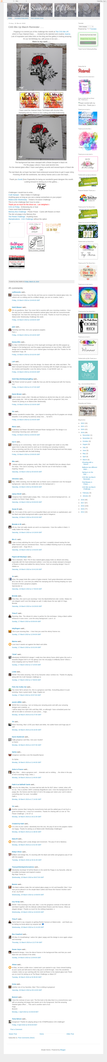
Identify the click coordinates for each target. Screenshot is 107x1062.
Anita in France (17, 769)
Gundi (20, 179)
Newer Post (13, 1034)
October (86, 441)
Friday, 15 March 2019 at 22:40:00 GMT (26, 420)
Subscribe (88, 42)
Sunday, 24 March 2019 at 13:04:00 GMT (26, 957)
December (86, 435)
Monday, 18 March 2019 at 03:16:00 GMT (26, 730)
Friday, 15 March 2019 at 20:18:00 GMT (26, 335)
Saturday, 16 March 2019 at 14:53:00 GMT (27, 550)
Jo (13, 576)
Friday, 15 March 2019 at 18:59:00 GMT (26, 320)
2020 (83, 429)
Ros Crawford (17, 934)
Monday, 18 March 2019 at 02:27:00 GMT (26, 715)
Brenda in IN (16, 524)
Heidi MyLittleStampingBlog (22, 379)
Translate (93, 29)
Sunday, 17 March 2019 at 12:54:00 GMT (26, 634)
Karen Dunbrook (18, 737)
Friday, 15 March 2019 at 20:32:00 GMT (26, 354)
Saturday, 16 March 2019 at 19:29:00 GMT (27, 606)
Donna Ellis (16, 342)
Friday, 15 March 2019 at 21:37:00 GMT (26, 387)
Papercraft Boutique (19, 557)
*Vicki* (14, 654)
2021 (83, 426)
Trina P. (14, 613)
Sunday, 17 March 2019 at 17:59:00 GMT (26, 680)
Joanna (67, 34)
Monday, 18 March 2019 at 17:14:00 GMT (26, 799)
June (84, 450)
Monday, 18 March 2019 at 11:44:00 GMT (26, 762)
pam (13, 327)
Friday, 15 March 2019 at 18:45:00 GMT (26, 300)
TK (13, 722)
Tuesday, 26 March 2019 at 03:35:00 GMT (27, 977)
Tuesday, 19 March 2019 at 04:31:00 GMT (27, 860)
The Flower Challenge (16, 217)
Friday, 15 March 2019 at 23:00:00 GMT (26, 435)
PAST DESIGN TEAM (37, 18)
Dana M (15, 839)
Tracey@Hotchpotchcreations (23, 867)
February (86, 493)
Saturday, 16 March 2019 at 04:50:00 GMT (27, 502)
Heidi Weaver (17, 307)
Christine (15, 479)
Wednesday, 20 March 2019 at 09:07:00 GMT (28, 877)
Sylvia (14, 752)
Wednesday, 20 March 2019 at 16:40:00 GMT (28, 912)
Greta (14, 984)
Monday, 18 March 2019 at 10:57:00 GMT (26, 745)
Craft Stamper (13, 195)
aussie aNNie (17, 702)
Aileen (14, 964)
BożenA (15, 997)
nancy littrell (16, 494)
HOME (10, 18)
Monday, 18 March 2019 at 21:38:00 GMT (26, 832)
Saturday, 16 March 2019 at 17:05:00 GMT (27, 589)
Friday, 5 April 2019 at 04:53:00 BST (24, 1025)
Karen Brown (17, 394)
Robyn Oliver (17, 852)
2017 (83, 503)
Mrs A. (14, 539)
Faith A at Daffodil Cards (21, 784)
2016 (83, 506)
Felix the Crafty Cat (19, 687)
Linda (14, 672)
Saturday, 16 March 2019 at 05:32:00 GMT (27, 517)
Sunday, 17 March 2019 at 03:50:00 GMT (26, 621)
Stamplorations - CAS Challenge (20, 219)
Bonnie (14, 884)
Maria (14, 427)
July (84, 447)
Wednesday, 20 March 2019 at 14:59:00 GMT (28, 895)
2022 (83, 423)
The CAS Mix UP (62, 32)
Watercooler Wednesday (17, 200)
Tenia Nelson (17, 1019)
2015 (83, 509)
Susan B (15, 509)
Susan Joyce (16, 949)
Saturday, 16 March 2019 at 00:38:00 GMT (27, 487)
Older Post (70, 1034)
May (84, 453)
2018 (83, 500)
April (84, 456)
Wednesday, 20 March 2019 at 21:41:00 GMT (28, 927)
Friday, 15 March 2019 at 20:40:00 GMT (26, 372)
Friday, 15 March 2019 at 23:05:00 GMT (26, 454)
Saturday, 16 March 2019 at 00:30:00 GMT (27, 472)
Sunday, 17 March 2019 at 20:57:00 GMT (26, 695)
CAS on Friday (14, 207)
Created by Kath (18, 824)
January (86, 496)
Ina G (14, 442)
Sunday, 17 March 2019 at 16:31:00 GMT (26, 647)
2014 (83, 512)
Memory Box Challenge (17, 212)
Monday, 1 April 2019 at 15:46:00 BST (25, 1012)
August (85, 444)
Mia (13, 461)
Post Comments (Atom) (26, 1038)
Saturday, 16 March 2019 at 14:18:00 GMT (27, 532)
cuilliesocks (16, 292)
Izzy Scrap (16, 902)
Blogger (62, 1050)
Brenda (14, 596)
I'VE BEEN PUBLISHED (21, 18)
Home (42, 1034)
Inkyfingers (16, 628)
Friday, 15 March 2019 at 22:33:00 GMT (26, 404)
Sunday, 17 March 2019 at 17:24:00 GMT (26, 665)
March (85, 460)
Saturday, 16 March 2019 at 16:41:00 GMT (27, 569)
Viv (13, 411)
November (86, 438)
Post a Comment (16, 1029)
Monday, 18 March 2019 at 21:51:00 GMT (26, 845)
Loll (13, 361)
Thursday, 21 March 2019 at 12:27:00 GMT (27, 942)
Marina (14, 641)
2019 (83, 432)
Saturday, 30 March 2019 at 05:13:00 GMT (27, 990)
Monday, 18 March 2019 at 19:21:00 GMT (26, 817)
